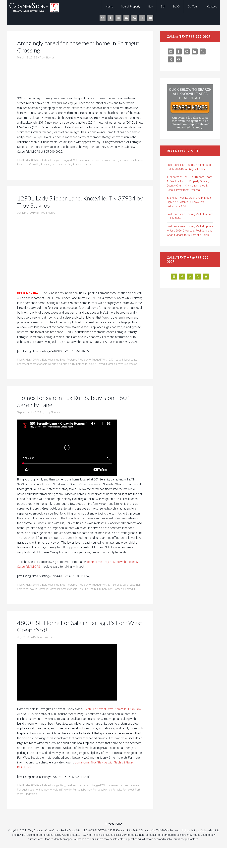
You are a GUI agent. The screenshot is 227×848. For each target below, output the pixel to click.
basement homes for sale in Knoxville (50, 789)
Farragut (45, 164)
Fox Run (83, 589)
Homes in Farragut (124, 589)
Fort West (128, 789)
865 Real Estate (33, 6)
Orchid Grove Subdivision (122, 364)
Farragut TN (68, 364)
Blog (62, 359)
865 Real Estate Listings (45, 160)
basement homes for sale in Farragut (100, 160)
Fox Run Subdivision (100, 589)
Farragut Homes (81, 164)
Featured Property (77, 359)
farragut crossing (61, 164)
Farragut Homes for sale (63, 589)
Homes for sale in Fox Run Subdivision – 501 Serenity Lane (73, 401)
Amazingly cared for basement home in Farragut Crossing (78, 46)
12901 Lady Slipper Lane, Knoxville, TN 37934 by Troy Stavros (80, 201)
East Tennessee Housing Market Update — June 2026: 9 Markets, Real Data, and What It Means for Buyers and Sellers (190, 230)
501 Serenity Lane (118, 584)
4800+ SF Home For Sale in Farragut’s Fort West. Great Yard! (80, 626)
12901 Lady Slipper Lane (122, 359)
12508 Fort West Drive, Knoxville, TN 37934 (112, 709)
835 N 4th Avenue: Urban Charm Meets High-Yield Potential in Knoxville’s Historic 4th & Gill (189, 202)
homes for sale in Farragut (91, 364)
